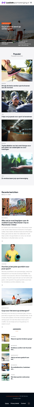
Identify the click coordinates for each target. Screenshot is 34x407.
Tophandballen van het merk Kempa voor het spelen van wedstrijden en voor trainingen (16, 147)
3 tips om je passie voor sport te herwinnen (17, 117)
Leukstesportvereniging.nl (13, 396)
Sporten (4, 264)
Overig (13, 374)
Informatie (5, 217)
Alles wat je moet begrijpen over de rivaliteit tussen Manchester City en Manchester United (15, 222)
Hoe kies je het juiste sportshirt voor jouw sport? (15, 268)
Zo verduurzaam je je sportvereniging (15, 178)
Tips (3, 114)
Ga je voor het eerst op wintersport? (11, 27)
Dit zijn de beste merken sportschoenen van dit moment (16, 86)
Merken (4, 83)
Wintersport (6, 23)
